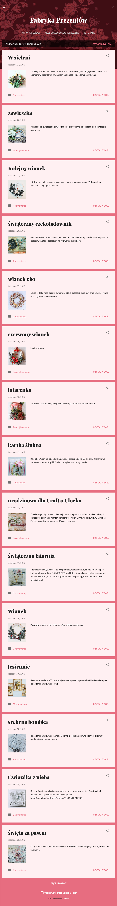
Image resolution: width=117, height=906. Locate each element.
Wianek (17, 611)
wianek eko (21, 278)
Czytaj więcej (101, 95)
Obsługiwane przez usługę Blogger (60, 893)
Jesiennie (19, 666)
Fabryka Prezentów (58, 20)
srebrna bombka (28, 721)
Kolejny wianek (26, 168)
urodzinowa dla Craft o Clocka (44, 500)
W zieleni (19, 57)
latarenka (19, 389)
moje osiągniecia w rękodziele (62, 33)
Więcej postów (58, 883)
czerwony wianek (29, 334)
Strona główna (31, 33)
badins (66, 898)
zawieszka (20, 112)
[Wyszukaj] (113, 7)
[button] (107, 56)
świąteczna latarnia (31, 555)
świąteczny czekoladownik (39, 223)
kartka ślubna (25, 444)
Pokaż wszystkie (101, 44)
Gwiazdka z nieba (29, 777)
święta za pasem (27, 832)
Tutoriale (89, 33)
